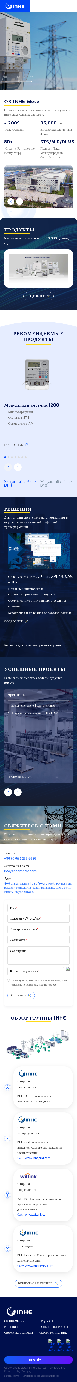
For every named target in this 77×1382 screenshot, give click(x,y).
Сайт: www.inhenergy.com (35, 1266)
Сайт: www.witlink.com (32, 1215)
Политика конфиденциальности (40, 1376)
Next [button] (75, 45)
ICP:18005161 (57, 1367)
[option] (38, 45)
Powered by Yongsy (17, 1371)
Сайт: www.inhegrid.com (33, 1158)
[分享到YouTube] (51, 1345)
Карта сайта (11, 1376)
